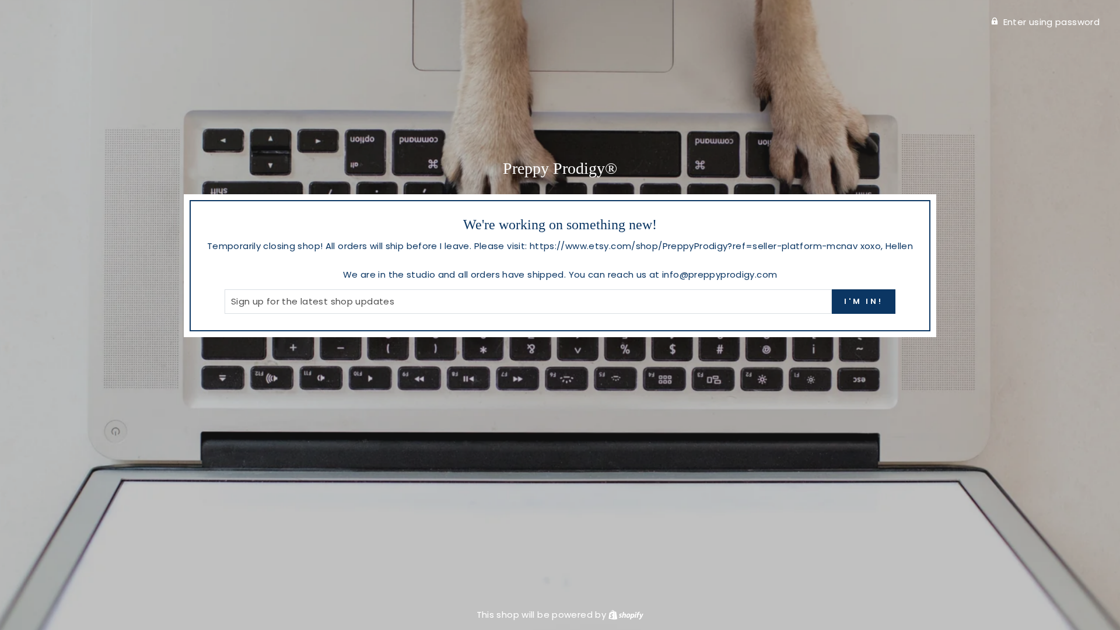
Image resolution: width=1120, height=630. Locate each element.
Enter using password (1051, 22)
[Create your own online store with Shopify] (625, 614)
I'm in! (863, 301)
